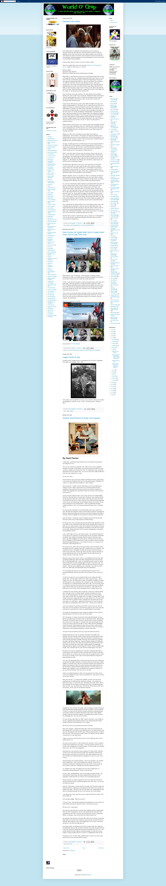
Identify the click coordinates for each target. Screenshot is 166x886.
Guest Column (114, 159)
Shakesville (50, 270)
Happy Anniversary (115, 163)
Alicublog (50, 136)
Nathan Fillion (114, 208)
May (113, 372)
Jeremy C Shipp (51, 204)
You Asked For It (114, 323)
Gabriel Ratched (51, 188)
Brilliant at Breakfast (52, 150)
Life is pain (113, 194)
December (114, 339)
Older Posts (101, 848)
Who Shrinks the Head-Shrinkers (114, 309)
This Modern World (52, 300)
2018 (112, 335)
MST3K (112, 206)
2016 (112, 382)
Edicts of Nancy (51, 173)
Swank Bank (114, 274)
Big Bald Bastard (51, 147)
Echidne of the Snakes (51, 170)
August (114, 347)
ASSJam (113, 101)
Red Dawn (113, 247)
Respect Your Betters (114, 254)
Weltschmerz (114, 306)
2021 (112, 329)
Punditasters (114, 245)
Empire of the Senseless (51, 177)
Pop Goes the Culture (88, 350)
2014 (112, 386)
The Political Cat (51, 291)
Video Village (114, 300)
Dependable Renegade (50, 161)
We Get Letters (114, 304)
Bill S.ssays (113, 109)
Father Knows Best (115, 141)
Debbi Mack (50, 159)
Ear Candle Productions (50, 167)
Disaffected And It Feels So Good (52, 164)
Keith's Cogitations (115, 191)
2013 (112, 388)
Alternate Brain (51, 138)
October (114, 343)
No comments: (79, 408)
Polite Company (51, 250)
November (114, 341)
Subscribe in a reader (51, 130)
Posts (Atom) (72, 850)
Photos (112, 236)
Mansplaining (114, 196)
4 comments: (79, 348)
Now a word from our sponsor (115, 215)
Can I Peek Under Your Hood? (115, 113)
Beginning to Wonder (52, 145)
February (114, 378)
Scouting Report (114, 256)
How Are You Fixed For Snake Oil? (115, 172)
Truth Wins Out (51, 305)
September (115, 345)
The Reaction (51, 293)
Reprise (112, 249)
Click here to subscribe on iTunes (71, 301)
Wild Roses (50, 312)
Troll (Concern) (114, 294)
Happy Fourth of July (71, 357)
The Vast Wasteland (113, 288)
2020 (112, 331)
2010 (112, 394)
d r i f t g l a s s (51, 157)
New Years (113, 210)
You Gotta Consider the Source (52, 316)
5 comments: (79, 223)
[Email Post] (84, 223)
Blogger (89, 874)
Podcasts (81, 350)
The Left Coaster (51, 287)
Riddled (49, 256)
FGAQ (49, 186)
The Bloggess (51, 283)
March (113, 376)
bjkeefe (49, 148)
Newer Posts (66, 848)
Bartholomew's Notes (52, 140)
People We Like (114, 233)
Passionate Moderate (50, 239)
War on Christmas (115, 301)
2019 (112, 333)
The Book (113, 280)
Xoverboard (50, 313)
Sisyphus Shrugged (52, 276)
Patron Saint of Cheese (51, 242)
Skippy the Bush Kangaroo (51, 279)
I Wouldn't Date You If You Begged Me (115, 181)
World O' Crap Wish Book (114, 318)
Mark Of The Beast (52, 221)
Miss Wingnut (114, 203)
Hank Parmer (69, 843)
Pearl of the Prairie (52, 245)
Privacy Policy (114, 22)
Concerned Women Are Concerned (113, 126)
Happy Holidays (70, 411)
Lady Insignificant (52, 209)
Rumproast (50, 261)
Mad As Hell (50, 218)
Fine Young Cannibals (113, 148)
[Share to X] (90, 223)
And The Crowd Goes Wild (114, 99)
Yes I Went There (115, 320)
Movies (112, 204)
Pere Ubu (50, 246)
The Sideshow (51, 294)
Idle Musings (51, 196)
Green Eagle (51, 192)
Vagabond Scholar (52, 306)
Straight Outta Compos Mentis (114, 272)
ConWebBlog (51, 154)
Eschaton (50, 179)
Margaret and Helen (52, 220)
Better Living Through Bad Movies (74, 225)
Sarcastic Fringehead (50, 266)
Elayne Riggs (51, 174)
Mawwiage (113, 201)
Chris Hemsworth (115, 119)
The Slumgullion (75, 343)
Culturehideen (114, 134)
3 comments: (79, 841)
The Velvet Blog (51, 298)
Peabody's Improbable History (115, 229)
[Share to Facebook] (92, 223)
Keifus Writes (51, 208)
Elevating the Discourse (114, 136)
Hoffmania (50, 194)
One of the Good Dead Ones (87, 225)
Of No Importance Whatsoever (52, 227)
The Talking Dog (51, 296)
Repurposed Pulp (115, 250)
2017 (112, 337)
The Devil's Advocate (113, 282)
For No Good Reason (114, 154)
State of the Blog (114, 265)
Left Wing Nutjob (51, 214)
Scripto (49, 268)
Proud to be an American (114, 243)
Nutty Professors (114, 218)
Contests (113, 129)
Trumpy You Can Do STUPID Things (115, 296)
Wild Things (113, 312)
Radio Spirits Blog (52, 252)
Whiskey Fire (51, 310)
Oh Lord (112, 220)
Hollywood (113, 169)
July (113, 349)
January (114, 380)
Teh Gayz (113, 278)
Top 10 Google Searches (114, 291)
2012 (112, 390)
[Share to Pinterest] (93, 223)
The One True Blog (52, 289)
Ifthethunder (50, 198)
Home (83, 848)
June (113, 370)
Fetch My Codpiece (115, 144)
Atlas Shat (113, 103)
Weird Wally (50, 308)
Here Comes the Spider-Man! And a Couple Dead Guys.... (116, 356)
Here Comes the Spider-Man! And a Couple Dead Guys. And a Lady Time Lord (83, 233)
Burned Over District (52, 152)
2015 (112, 384)
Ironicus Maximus (52, 199)
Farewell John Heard (71, 21)
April (113, 374)
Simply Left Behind (52, 274)
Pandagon (50, 237)
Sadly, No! (50, 263)
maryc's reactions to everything (115, 199)
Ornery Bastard (51, 235)
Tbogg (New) (51, 281)
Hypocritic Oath (114, 175)
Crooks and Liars (52, 155)
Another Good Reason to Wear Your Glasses (81, 418)
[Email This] (87, 223)
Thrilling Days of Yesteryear (51, 302)
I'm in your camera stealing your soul (115, 188)
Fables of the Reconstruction (51, 182)
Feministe (50, 184)
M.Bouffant (50, 216)
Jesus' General (51, 206)
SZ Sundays (113, 276)
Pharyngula (50, 248)
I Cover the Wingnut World (114, 178)
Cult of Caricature (115, 131)
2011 (112, 392)
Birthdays (113, 111)
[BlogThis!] (89, 223)
